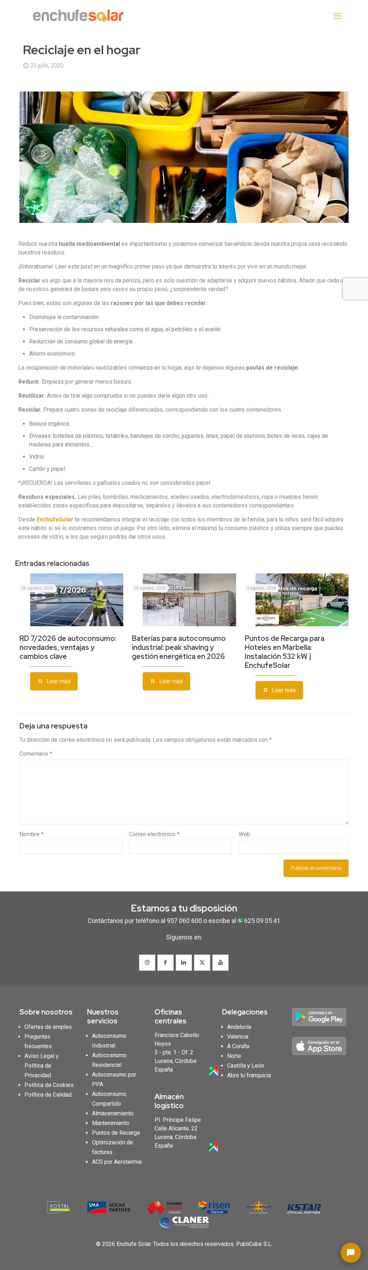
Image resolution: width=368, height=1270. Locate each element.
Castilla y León (245, 1065)
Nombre (31, 834)
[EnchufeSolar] (80, 16)
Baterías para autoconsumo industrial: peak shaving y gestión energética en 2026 (179, 647)
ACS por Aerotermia (117, 1161)
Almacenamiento (113, 1113)
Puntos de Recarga (116, 1132)
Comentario (35, 753)
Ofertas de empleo (48, 1026)
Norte (234, 1056)
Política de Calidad (48, 1094)
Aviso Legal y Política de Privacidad (41, 1066)
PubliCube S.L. (254, 1244)
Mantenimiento (110, 1123)
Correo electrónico (154, 834)
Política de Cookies (49, 1085)
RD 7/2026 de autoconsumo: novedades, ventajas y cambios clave (67, 647)
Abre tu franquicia (249, 1075)
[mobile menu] (337, 16)
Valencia (237, 1036)
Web (244, 834)
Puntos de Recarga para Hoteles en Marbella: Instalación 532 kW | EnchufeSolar (285, 652)
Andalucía (239, 1026)
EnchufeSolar (55, 519)
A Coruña (238, 1046)
